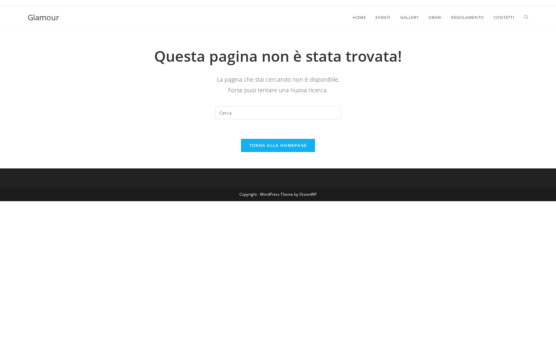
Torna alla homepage (278, 145)
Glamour (43, 17)
